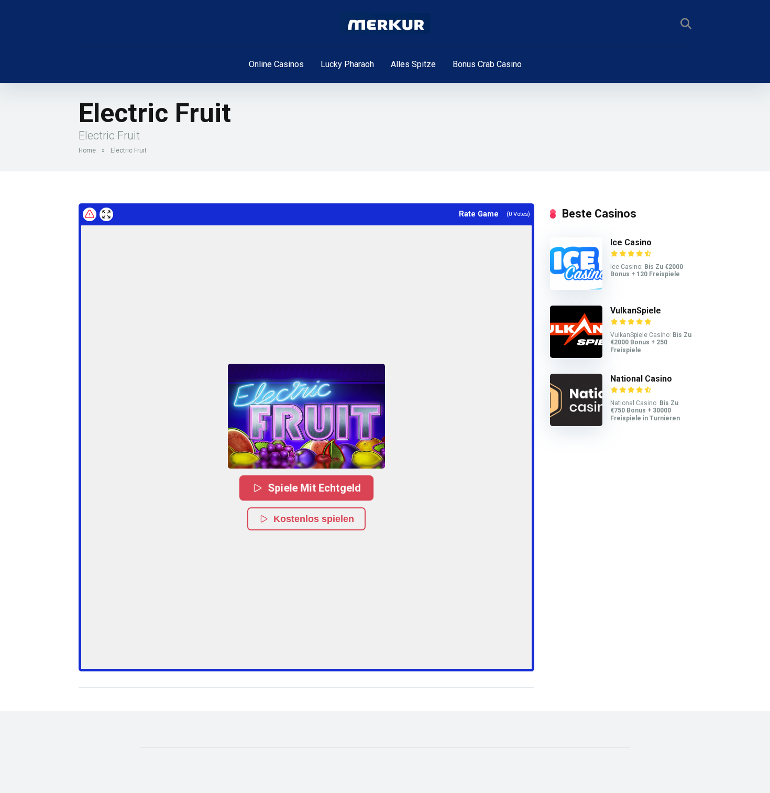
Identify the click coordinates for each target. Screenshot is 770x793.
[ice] (576, 287)
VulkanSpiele (635, 311)
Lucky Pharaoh (347, 64)
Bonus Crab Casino (487, 64)
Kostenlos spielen (313, 519)
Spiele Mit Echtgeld (314, 488)
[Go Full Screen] (106, 214)
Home (87, 150)
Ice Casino (631, 242)
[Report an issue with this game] (89, 214)
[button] (306, 416)
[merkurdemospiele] (385, 23)
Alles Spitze (413, 64)
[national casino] (576, 423)
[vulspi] (576, 355)
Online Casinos (276, 64)
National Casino (641, 379)
